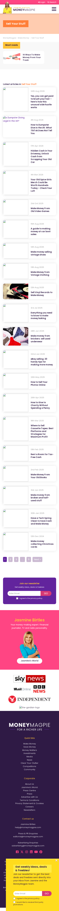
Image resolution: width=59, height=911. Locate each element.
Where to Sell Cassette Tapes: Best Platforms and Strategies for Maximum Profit (42, 431)
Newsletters (29, 810)
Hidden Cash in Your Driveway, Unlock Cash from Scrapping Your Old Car (41, 157)
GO (46, 593)
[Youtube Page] (36, 851)
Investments (30, 753)
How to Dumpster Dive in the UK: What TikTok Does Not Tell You (41, 129)
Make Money (29, 743)
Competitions (29, 766)
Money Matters (29, 750)
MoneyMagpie (9, 38)
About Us (29, 784)
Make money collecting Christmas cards (42, 544)
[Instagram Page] (26, 851)
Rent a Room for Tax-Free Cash (42, 456)
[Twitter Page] (21, 851)
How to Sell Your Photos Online (39, 383)
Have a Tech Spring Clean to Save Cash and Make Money (41, 521)
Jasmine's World (29, 660)
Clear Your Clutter (29, 763)
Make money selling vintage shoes (41, 253)
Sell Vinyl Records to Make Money (41, 294)
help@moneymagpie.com (28, 827)
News (29, 760)
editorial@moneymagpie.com (28, 836)
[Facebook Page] (17, 851)
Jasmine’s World (29, 787)
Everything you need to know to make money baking (41, 316)
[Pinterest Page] (40, 851)
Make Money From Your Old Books (40, 476)
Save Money (29, 747)
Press (29, 794)
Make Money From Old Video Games (40, 210)
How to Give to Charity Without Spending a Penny (40, 405)
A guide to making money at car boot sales (41, 231)
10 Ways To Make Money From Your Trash (32, 57)
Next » (37, 559)
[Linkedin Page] (31, 851)
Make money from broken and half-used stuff (40, 498)
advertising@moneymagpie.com (28, 845)
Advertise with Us (29, 797)
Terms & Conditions (29, 800)
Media (29, 756)
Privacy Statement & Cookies (29, 803)
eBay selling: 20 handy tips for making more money (42, 362)
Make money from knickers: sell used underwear (40, 339)
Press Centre (29, 790)
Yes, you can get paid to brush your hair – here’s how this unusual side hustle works (42, 102)
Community (29, 769)
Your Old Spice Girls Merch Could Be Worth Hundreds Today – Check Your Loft (41, 185)
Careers (29, 806)
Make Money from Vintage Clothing (40, 273)
